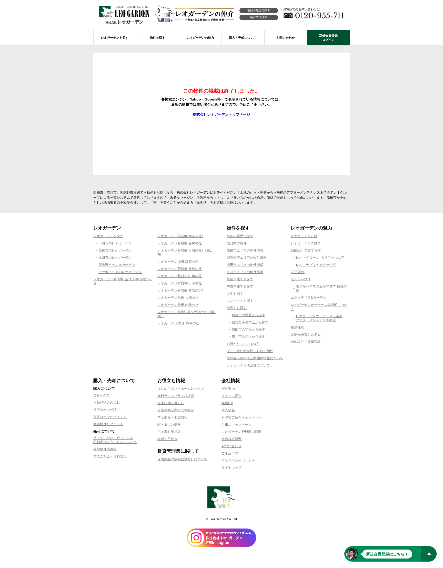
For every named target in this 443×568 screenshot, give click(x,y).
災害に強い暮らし (170, 403)
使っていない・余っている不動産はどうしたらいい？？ (115, 440)
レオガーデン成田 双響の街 (177, 262)
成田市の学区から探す (248, 329)
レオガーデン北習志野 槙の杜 (179, 276)
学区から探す (237, 308)
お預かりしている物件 (243, 344)
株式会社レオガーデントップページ (221, 114)
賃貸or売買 (101, 395)
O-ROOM (298, 272)
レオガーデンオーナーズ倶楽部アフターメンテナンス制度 (319, 318)
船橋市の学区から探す (248, 315)
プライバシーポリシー (238, 460)
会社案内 (228, 389)
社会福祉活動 (231, 439)
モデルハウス (301, 279)
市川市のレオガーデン (115, 243)
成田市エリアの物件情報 (245, 265)
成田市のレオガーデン (115, 258)
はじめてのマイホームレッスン (180, 389)
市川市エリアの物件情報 (245, 272)
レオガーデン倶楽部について (248, 365)
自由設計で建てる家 (306, 250)
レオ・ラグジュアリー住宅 (316, 265)
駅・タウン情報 (169, 424)
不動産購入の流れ (106, 402)
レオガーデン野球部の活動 (241, 432)
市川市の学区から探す (248, 336)
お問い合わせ (231, 446)
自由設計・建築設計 (306, 342)
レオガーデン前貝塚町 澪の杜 (179, 283)
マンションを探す (240, 301)
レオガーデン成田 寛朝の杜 (178, 323)
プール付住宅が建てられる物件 (250, 351)
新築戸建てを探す (240, 279)
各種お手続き (167, 439)
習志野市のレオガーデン (116, 265)
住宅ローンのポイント (110, 417)
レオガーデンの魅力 (306, 243)
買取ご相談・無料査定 (110, 456)
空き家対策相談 (169, 432)
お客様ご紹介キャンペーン (241, 417)
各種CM (227, 403)
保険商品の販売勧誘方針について (182, 459)
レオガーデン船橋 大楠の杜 (177, 298)
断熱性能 (297, 327)
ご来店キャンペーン (236, 424)
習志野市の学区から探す (250, 322)
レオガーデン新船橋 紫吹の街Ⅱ (180, 290)
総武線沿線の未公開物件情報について (255, 358)
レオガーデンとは (304, 236)
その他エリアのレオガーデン (120, 272)
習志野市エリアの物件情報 (247, 258)
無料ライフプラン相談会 (175, 396)
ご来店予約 (230, 453)
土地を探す (235, 293)
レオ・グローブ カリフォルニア (320, 258)
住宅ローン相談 (105, 410)
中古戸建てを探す (240, 286)
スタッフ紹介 (231, 396)
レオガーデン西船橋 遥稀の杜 (179, 243)
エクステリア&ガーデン (308, 298)
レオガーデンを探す (108, 236)
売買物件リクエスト (108, 424)
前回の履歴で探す (258, 10)
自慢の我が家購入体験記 (175, 410)
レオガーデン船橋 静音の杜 (177, 305)
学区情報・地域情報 (172, 417)
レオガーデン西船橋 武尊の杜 (179, 269)
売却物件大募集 (105, 449)
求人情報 (228, 410)
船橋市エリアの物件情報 (245, 250)
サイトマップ (231, 468)
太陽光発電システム (306, 334)
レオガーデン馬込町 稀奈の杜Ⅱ (180, 236)
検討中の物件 (258, 17)
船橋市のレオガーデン (115, 250)
